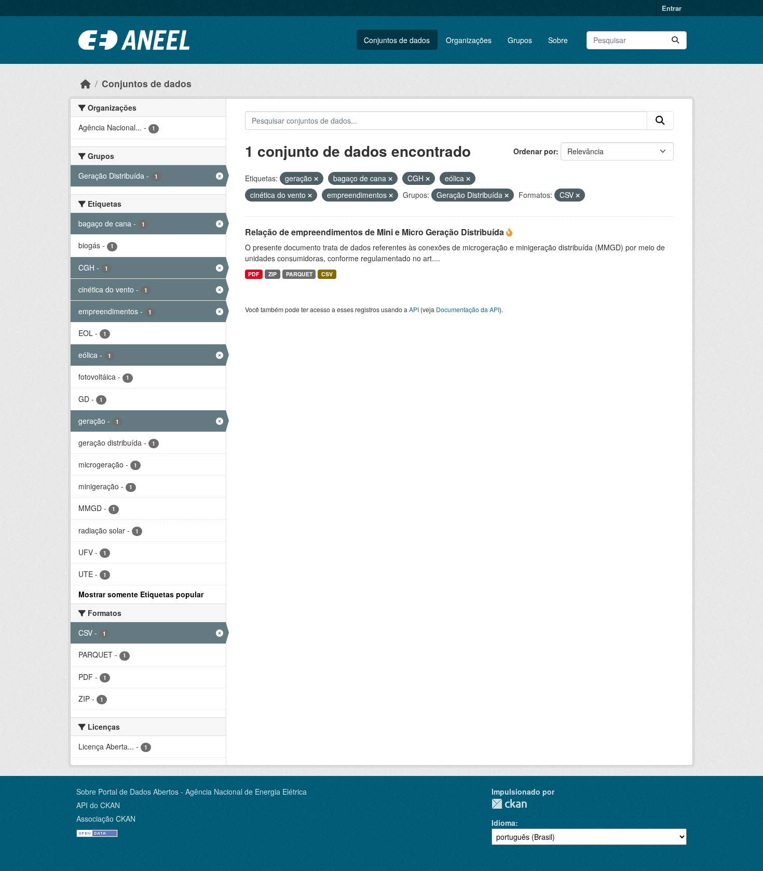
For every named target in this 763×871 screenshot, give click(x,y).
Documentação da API (467, 309)
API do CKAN (98, 805)
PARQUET (299, 274)
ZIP (272, 274)
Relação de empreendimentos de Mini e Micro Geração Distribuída (375, 232)
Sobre (558, 40)
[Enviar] (675, 40)
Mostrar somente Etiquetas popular (140, 594)
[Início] (85, 83)
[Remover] (316, 179)
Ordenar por (534, 151)
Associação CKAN (105, 818)
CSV (327, 274)
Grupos (520, 40)
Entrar (672, 8)
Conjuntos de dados (397, 40)
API (414, 309)
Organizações (469, 40)
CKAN (509, 803)
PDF (253, 274)
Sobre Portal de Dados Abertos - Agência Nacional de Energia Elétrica (191, 791)
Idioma (503, 823)
